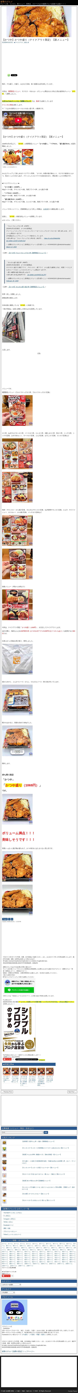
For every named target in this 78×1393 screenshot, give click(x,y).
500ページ (27, 1253)
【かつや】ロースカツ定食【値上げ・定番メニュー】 (15, 1079)
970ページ (5, 1263)
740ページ (57, 1257)
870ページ (5, 1261)
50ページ (62, 1243)
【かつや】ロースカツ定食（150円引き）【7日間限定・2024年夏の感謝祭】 (41, 1081)
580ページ (12, 1255)
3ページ (16, 1243)
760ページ (72, 1257)
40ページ (55, 1243)
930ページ (50, 1261)
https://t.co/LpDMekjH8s (52, 238)
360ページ (70, 1249)
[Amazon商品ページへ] (19, 1051)
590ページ (20, 1255)
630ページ (50, 1255)
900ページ (27, 1261)
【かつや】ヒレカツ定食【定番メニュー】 (6, 1079)
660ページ (72, 1255)
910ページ (35, 1261)
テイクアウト (19, 42)
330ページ (48, 1249)
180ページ (9, 1247)
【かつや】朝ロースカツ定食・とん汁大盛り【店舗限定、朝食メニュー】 (23, 1081)
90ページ (15, 1246)
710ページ (35, 1257)
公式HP (46, 209)
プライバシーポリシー (10, 1231)
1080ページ (21, 1265)
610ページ (35, 1255)
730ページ (50, 1257)
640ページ (57, 1255)
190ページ (16, 1247)
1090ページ (30, 1265)
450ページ (65, 1251)
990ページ (20, 1263)
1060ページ (5, 1265)
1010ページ (36, 1263)
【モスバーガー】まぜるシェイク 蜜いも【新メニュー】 (38, 1200)
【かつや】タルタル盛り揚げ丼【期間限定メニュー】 (26, 287)
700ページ (27, 1257)
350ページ (63, 1249)
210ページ (31, 1247)
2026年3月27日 (8, 42)
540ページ (57, 1253)
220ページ (39, 1247)
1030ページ (52, 1263)
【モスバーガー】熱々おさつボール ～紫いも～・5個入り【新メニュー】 (43, 1174)
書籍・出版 (7, 1228)
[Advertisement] (39, 58)
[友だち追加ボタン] (19, 994)
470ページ (5, 1253)
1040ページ (60, 1263)
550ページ (65, 1253)
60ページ (69, 1243)
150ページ (60, 1246)
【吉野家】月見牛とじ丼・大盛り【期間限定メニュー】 (38, 1141)
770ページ (5, 1259)
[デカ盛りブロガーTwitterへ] (14, 1324)
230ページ (46, 1247)
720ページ (42, 1257)
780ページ (12, 1259)
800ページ (27, 1259)
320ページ (40, 1249)
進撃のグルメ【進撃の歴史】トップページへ (18, 1351)
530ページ (50, 1253)
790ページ (20, 1259)
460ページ (72, 1251)
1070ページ (13, 1265)
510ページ (35, 1253)
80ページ (8, 1246)
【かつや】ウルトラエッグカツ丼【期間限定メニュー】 (27, 253)
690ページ (20, 1257)
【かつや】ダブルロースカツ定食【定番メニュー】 (49, 1079)
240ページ (54, 1247)
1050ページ (69, 1263)
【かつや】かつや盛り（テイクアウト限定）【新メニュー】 (36, 39)
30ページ (48, 1243)
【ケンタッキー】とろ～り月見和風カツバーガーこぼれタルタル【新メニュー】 (45, 1148)
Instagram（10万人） (10, 1219)
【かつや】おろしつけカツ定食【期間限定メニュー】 (32, 1079)
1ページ (4, 1243)
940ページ (57, 1261)
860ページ (72, 1259)
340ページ (55, 1249)
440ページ (57, 1251)
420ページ (42, 1251)
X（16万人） (7, 1216)
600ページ (27, 1255)
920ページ (42, 1261)
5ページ (28, 1243)
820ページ (42, 1259)
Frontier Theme (72, 1391)
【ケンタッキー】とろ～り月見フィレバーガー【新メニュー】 (40, 1167)
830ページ (50, 1259)
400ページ (27, 1251)
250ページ (61, 1247)
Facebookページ (8, 1225)
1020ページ (44, 1263)
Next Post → (72, 1092)
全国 (25, 42)
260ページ (69, 1247)
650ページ (65, 1255)
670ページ (5, 1257)
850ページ (65, 1259)
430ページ (50, 1251)
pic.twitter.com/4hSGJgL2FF (36, 275)
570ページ (5, 1255)
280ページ (10, 1249)
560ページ (72, 1253)
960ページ (72, 1261)
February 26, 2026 (12, 281)
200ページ (24, 1247)
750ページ (65, 1257)
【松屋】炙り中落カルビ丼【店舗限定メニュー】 (36, 1180)
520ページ (42, 1253)
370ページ (5, 1251)
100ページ (22, 1246)
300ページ (25, 1249)
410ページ (35, 1251)
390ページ (20, 1251)
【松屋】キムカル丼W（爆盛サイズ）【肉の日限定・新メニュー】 (41, 1154)
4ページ (22, 1243)
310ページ (33, 1249)
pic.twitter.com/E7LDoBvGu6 (15, 241)
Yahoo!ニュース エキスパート (12, 1234)
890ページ (20, 1261)
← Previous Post (7, 1092)
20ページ (41, 1243)
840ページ (57, 1259)
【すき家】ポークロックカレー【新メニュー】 (36, 1194)
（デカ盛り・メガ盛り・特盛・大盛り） (34, 1334)
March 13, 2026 (11, 247)
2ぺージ (10, 1243)
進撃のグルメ (6, 1)
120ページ (38, 1246)
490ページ (20, 1253)
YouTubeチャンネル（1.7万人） (13, 1212)
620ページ (42, 1255)
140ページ (53, 1246)
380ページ (12, 1251)
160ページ (68, 1246)
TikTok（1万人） (9, 1222)
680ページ (12, 1257)
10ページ (34, 1243)
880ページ (12, 1261)
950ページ (65, 1261)
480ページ (12, 1253)
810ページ (35, 1259)
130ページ (45, 1246)
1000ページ (27, 1263)
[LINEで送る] (9, 75)
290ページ (18, 1249)
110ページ (30, 1246)
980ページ (12, 1263)
